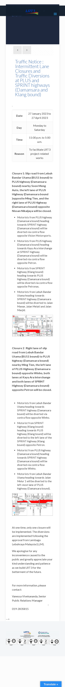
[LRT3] (32, 11)
